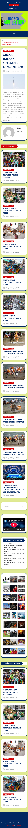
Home (4, 41)
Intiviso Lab (23, 823)
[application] (14, 524)
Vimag (7, 71)
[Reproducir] (5, 529)
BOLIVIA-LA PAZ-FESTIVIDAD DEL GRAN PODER (12, 210)
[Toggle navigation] (14, 34)
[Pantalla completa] (23, 529)
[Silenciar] (20, 529)
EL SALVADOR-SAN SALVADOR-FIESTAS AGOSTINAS (10, 175)
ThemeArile (19, 825)
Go (22, 506)
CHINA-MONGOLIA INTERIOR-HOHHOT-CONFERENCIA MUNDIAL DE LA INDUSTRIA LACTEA (14, 488)
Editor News (10, 825)
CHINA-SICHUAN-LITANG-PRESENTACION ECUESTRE (13, 352)
